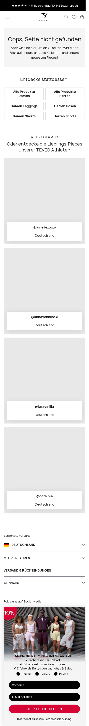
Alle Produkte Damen (23, 101)
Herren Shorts (62, 123)
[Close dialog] (77, 613)
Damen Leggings (23, 113)
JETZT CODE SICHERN (44, 709)
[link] (78, 17)
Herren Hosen (62, 113)
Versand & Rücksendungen (27, 577)
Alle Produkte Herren (62, 101)
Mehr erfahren (17, 565)
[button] (7, 17)
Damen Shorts (23, 123)
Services (11, 590)
